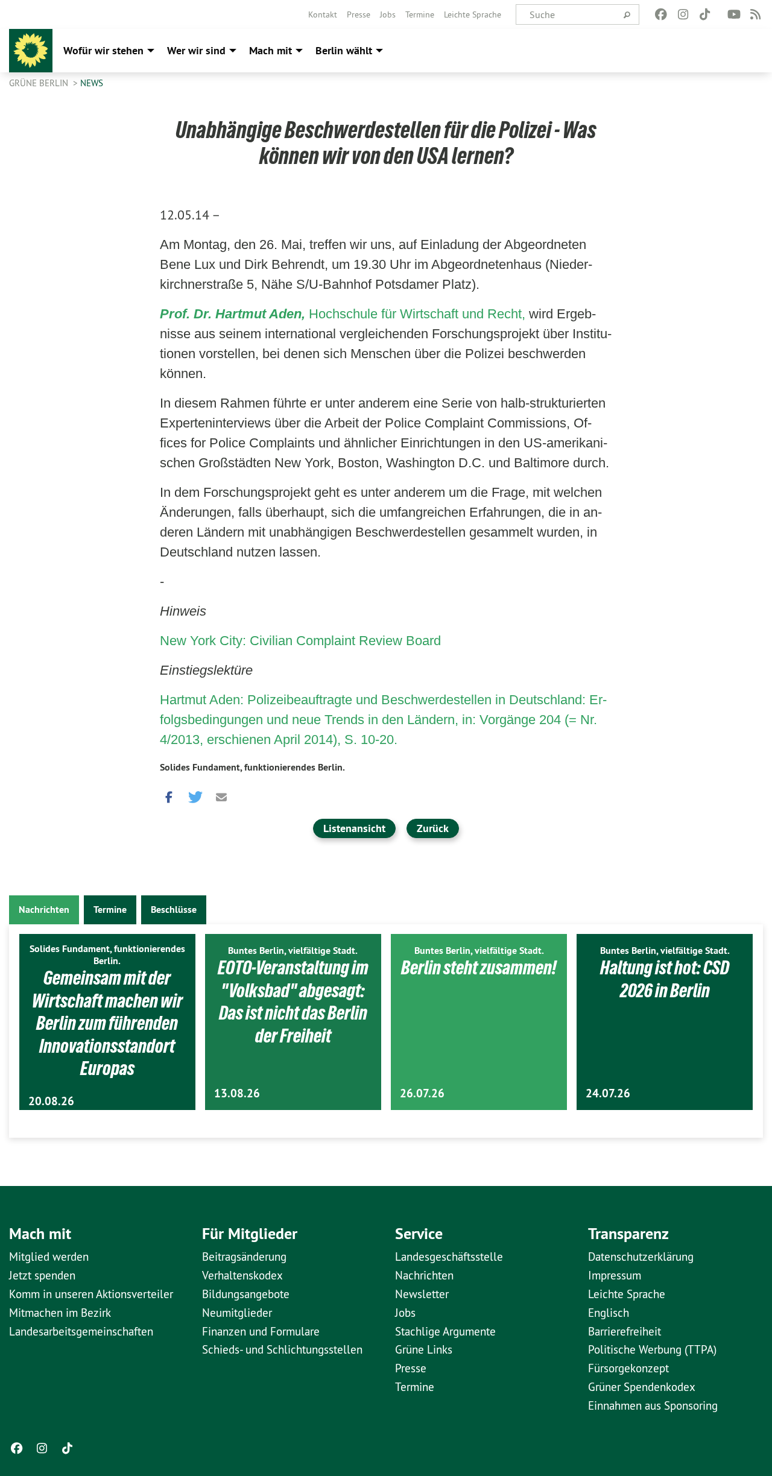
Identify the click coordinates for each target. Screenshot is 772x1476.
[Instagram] (683, 14)
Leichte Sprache (472, 14)
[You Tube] (733, 14)
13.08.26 (237, 1093)
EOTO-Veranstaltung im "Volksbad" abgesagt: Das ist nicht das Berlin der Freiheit (293, 1002)
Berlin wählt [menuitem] (343, 50)
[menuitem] (322, 14)
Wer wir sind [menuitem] (196, 50)
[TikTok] (704, 14)
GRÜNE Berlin (40, 83)
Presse (358, 14)
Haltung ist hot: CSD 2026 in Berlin (664, 979)
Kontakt (322, 14)
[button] (169, 795)
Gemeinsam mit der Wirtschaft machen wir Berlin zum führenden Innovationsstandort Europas (107, 1023)
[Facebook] (661, 14)
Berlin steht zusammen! (479, 968)
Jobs (388, 14)
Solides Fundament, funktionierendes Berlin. (252, 767)
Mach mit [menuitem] (270, 50)
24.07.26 (608, 1093)
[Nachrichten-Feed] (756, 14)
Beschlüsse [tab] (174, 909)
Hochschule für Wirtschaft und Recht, (344, 313)
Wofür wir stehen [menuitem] (103, 50)
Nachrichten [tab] (44, 909)
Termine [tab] (110, 909)
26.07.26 (422, 1093)
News (91, 83)
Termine (419, 14)
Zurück (433, 828)
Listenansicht (354, 828)
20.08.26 (51, 1101)
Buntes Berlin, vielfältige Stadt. (293, 950)
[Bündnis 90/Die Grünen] (30, 50)
